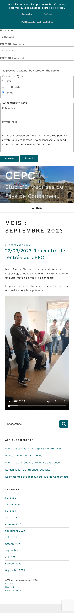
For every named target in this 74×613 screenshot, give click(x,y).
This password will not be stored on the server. (30, 64)
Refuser (48, 14)
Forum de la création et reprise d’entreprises (33, 448)
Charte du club (12, 587)
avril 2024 (11, 517)
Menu (39, 207)
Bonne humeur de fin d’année (23, 455)
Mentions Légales (13, 590)
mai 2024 (10, 511)
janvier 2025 (12, 504)
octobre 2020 (13, 563)
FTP (8, 81)
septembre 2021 (14, 550)
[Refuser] (69, 14)
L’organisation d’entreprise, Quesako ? (28, 469)
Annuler (9, 158)
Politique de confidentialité (37, 22)
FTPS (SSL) (13, 86)
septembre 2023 (15, 530)
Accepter (26, 14)
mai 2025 (10, 497)
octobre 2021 (13, 543)
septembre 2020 (15, 570)
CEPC (20, 175)
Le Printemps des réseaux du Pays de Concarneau (36, 476)
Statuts (9, 583)
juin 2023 (11, 537)
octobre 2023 (13, 524)
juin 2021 (10, 557)
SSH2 (9, 92)
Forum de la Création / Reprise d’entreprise (32, 462)
